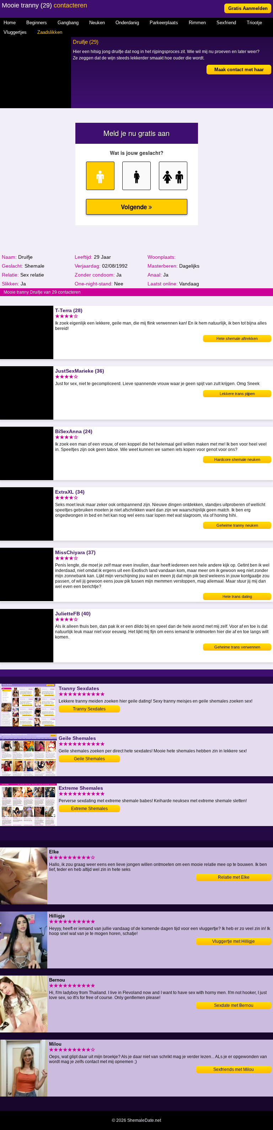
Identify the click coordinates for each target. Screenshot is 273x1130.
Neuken (97, 22)
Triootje (254, 22)
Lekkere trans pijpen (237, 393)
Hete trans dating (237, 596)
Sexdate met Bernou (233, 1005)
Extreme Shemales (89, 808)
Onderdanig (127, 22)
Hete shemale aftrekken (237, 338)
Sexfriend (226, 22)
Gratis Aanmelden (248, 8)
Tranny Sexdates (89, 708)
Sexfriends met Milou (233, 1069)
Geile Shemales (89, 758)
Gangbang (68, 22)
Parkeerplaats (164, 22)
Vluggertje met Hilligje (233, 941)
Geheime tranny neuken (237, 525)
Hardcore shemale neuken (237, 459)
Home (10, 22)
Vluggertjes (15, 32)
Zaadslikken (49, 32)
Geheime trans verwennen (237, 647)
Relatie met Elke (234, 877)
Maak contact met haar (239, 69)
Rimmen (197, 22)
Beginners (36, 22)
